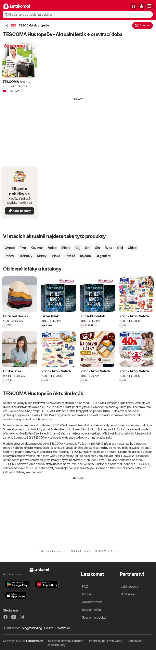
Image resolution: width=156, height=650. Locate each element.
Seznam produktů (94, 617)
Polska (48, 628)
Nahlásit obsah (92, 602)
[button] (141, 6)
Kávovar (37, 248)
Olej (120, 248)
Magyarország (32, 628)
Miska (55, 256)
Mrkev (41, 256)
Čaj (77, 248)
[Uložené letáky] (133, 6)
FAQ (85, 586)
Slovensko (62, 628)
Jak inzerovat (130, 586)
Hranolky (25, 256)
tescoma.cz (57, 447)
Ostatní (20, 472)
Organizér (102, 256)
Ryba (108, 248)
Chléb (132, 248)
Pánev (9, 256)
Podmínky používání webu (105, 640)
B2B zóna (128, 594)
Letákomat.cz (34, 640)
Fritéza (70, 256)
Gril (87, 248)
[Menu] (149, 6)
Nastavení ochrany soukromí (65, 640)
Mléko (65, 248)
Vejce (52, 248)
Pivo (23, 248)
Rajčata (85, 256)
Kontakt (87, 594)
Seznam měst (91, 610)
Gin (97, 248)
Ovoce (10, 248)
